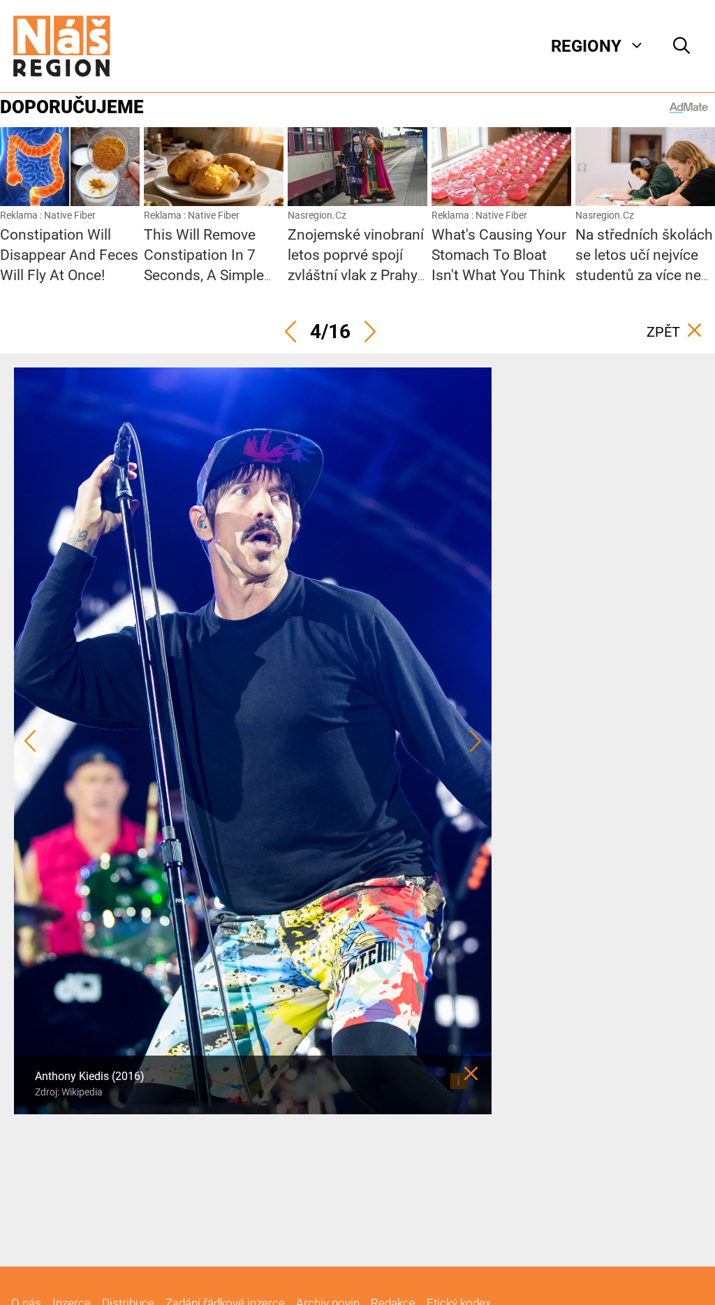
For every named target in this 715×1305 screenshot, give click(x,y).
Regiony (586, 46)
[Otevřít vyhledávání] (681, 46)
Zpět (663, 331)
